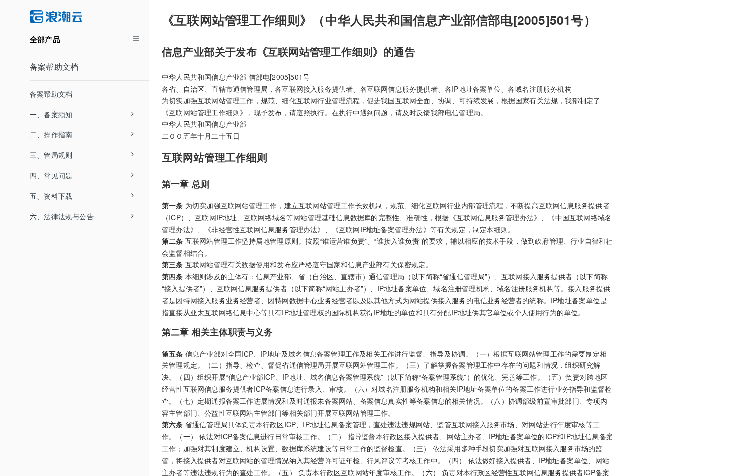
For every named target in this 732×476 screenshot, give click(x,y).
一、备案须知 (51, 114)
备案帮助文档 (54, 66)
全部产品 (45, 39)
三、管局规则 (51, 155)
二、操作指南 (51, 134)
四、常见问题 (51, 175)
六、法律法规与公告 (62, 216)
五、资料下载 (51, 196)
